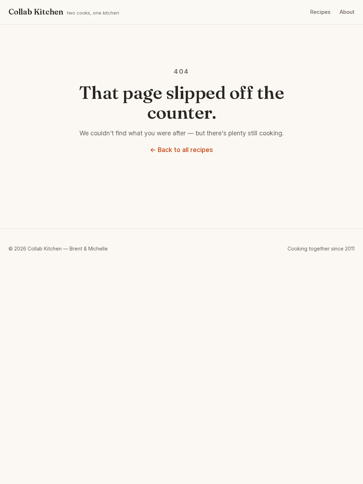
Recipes (320, 12)
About (347, 12)
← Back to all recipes (181, 149)
